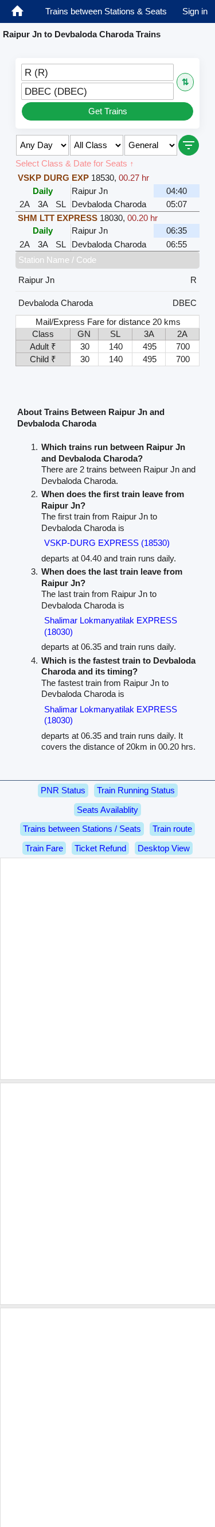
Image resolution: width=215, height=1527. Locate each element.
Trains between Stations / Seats (82, 829)
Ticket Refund (100, 848)
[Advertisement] (107, 968)
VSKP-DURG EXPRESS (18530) (107, 543)
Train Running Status (136, 790)
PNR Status (63, 790)
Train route (172, 829)
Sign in (195, 11)
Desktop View (164, 848)
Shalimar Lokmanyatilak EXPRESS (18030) (110, 626)
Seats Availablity (107, 810)
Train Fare (44, 848)
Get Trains (107, 111)
